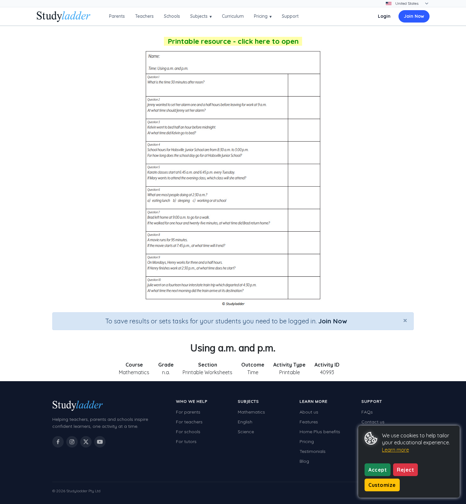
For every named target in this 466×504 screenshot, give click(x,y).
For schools (188, 431)
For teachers (189, 422)
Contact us (373, 422)
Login (384, 16)
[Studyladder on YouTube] (100, 442)
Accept (377, 470)
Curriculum (233, 16)
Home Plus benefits (320, 431)
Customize (382, 485)
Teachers (144, 16)
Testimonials (313, 451)
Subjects (201, 16)
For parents (188, 412)
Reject (405, 470)
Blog (304, 461)
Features (309, 422)
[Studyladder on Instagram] (72, 442)
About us (309, 412)
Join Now (414, 16)
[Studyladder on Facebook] (58, 442)
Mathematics (251, 412)
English (245, 422)
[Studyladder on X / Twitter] (86, 442)
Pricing (263, 16)
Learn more (395, 450)
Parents (117, 16)
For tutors (186, 441)
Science (246, 431)
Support (290, 16)
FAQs (367, 412)
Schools (172, 16)
